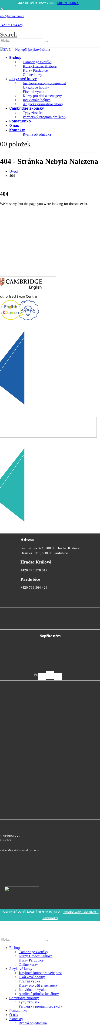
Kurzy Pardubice (35, 70)
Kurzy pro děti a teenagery (42, 96)
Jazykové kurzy (23, 79)
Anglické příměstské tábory (43, 104)
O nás (14, 125)
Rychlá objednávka (37, 134)
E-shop (15, 57)
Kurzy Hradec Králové (40, 66)
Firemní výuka (33, 91)
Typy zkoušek (33, 113)
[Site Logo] (25, 49)
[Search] (46, 41)
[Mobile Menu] (12, 150)
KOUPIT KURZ (68, 3)
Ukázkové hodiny (36, 87)
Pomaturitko (20, 121)
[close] (2, 8)
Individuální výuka (36, 100)
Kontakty (17, 130)
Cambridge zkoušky (37, 62)
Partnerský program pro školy (44, 117)
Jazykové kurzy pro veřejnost (44, 83)
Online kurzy (32, 74)
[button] (8, 34)
